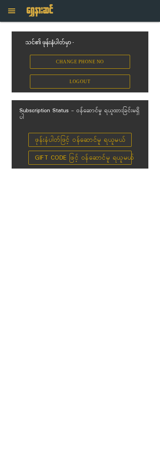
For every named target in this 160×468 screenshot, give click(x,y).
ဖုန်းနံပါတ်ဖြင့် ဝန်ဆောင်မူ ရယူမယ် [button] (80, 140)
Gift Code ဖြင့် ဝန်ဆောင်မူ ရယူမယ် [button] (83, 158)
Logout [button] (80, 81)
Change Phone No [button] (80, 62)
